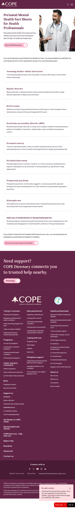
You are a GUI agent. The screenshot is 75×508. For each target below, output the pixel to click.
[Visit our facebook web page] (30, 469)
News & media (54, 386)
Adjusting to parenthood (35, 314)
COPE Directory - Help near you (13, 435)
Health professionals (59, 311)
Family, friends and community (13, 372)
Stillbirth (29, 348)
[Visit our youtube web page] (37, 469)
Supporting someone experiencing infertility (11, 334)
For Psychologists (56, 363)
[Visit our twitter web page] (34, 469)
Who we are (54, 376)
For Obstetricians (56, 356)
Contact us (8, 456)
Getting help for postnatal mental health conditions (35, 332)
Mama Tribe (9, 441)
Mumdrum (8, 446)
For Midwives (54, 344)
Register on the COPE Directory (60, 367)
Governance (54, 383)
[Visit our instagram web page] (41, 469)
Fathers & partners (10, 369)
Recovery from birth (10, 388)
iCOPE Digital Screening (58, 340)
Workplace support (35, 357)
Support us (8, 393)
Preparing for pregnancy (11, 314)
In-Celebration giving (10, 411)
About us (54, 372)
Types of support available (12, 329)
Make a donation (9, 400)
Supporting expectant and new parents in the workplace (37, 362)
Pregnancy (8, 340)
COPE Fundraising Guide (11, 414)
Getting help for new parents (36, 327)
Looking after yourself (34, 318)
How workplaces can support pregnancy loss (36, 373)
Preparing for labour (10, 384)
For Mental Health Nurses (58, 360)
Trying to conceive (12, 311)
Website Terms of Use (16, 473)
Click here (51, 495)
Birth (6, 381)
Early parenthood (34, 311)
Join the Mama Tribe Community (14, 376)
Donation (7, 397)
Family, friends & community (11, 364)
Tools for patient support (58, 331)
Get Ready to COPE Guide (12, 420)
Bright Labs (62, 473)
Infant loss (30, 352)
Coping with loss (34, 338)
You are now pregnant (11, 343)
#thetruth (8, 451)
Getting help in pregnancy (12, 358)
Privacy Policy (31, 473)
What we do (54, 379)
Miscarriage (31, 345)
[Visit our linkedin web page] (45, 469)
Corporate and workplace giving (14, 404)
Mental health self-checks (12, 428)
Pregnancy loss (32, 341)
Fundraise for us (9, 407)
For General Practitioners (58, 353)
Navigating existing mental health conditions (12, 319)
